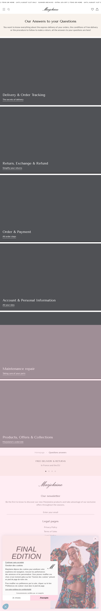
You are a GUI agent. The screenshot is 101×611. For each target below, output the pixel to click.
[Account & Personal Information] (50, 277)
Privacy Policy (50, 527)
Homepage (39, 452)
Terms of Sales (50, 531)
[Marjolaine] (50, 9)
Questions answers (57, 452)
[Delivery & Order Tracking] (50, 71)
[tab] (45, 471)
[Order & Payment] (50, 208)
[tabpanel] (50, 463)
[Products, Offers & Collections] (50, 414)
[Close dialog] (95, 538)
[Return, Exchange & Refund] (50, 140)
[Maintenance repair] (50, 345)
